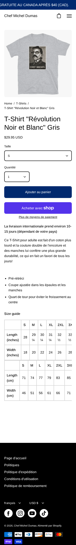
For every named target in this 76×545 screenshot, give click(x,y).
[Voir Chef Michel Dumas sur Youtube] (32, 513)
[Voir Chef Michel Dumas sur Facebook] (8, 513)
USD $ (33, 503)
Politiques (11, 465)
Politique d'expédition (20, 472)
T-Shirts (21, 103)
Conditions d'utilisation (21, 479)
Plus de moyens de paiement (38, 217)
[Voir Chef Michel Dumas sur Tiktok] (44, 513)
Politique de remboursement (25, 486)
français (9, 503)
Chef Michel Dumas (20, 16)
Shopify (57, 525)
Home (8, 103)
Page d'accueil (15, 458)
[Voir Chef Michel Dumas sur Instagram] (20, 513)
